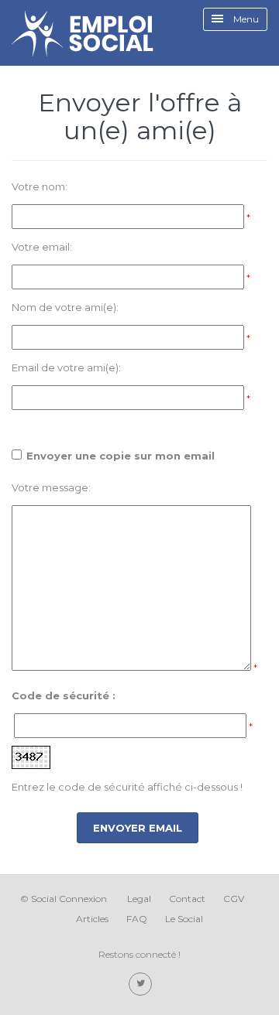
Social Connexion (69, 898)
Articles (92, 918)
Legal (139, 898)
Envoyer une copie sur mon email (120, 455)
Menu (245, 19)
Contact (187, 898)
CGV (233, 898)
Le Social (184, 918)
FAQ (136, 918)
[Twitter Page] (140, 984)
